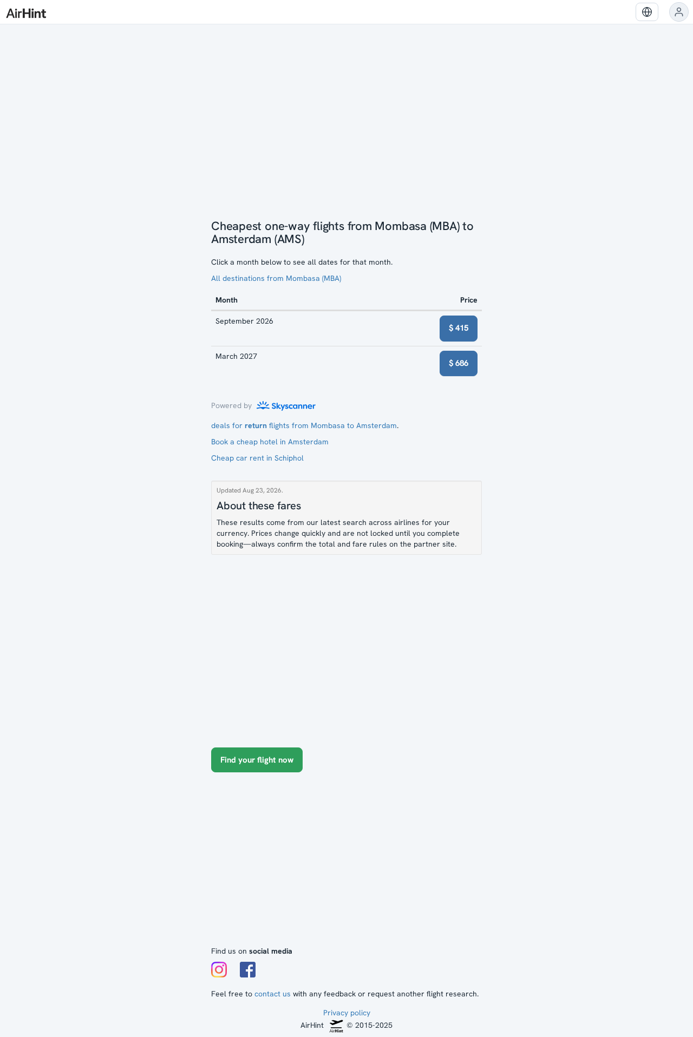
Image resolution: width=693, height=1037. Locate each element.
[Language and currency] (647, 12)
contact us (272, 994)
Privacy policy (346, 1013)
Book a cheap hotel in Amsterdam (270, 442)
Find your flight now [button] (256, 759)
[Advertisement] (346, 864)
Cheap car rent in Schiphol (257, 458)
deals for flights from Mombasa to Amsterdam (304, 425)
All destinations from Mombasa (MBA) (276, 278)
